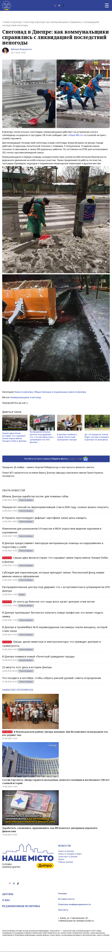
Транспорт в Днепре (67, 856)
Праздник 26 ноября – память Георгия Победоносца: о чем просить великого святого (48, 467)
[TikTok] (63, 5)
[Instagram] (55, 5)
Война (21, 594)
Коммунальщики (19, 397)
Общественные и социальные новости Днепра (60, 391)
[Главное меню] (107, 5)
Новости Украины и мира (70, 853)
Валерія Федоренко (21, 49)
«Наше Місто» (75, 135)
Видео (61, 859)
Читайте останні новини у (53, 458)
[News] (59, 5)
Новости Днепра (13, 22)
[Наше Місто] (6, 5)
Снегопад (35, 397)
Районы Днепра (65, 862)
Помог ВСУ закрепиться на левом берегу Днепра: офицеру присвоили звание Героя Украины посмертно (52, 474)
